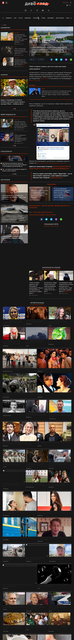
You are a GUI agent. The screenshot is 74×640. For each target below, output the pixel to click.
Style (21, 18)
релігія (54, 214)
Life (15, 18)
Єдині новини (35, 80)
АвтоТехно (60, 18)
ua (64, 2)
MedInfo (28, 18)
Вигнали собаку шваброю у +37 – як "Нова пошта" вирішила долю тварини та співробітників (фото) (20, 140)
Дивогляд (44, 78)
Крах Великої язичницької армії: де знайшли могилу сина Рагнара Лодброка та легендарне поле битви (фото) (14, 168)
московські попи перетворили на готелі (51, 163)
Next (70, 18)
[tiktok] (31, 10)
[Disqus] (51, 247)
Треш (43, 18)
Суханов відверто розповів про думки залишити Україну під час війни (12, 241)
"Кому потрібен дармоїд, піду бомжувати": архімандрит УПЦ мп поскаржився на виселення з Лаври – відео (36, 288)
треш (34, 212)
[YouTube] (43, 10)
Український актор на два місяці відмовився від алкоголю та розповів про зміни (14, 200)
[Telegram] (37, 10)
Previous (3, 18)
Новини (8, 18)
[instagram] (25, 10)
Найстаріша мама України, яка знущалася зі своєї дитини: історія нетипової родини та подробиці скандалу (39, 194)
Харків (68, 291)
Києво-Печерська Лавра (45, 212)
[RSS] (48, 10)
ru (67, 2)
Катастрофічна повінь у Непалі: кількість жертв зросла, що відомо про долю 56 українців (13, 220)
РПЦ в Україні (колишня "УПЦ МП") (40, 214)
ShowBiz (50, 18)
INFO (67, 18)
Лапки (35, 18)
